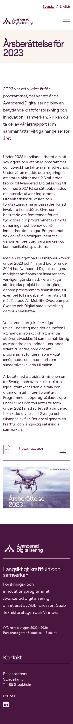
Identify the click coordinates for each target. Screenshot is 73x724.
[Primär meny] (66, 21)
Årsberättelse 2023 (31, 449)
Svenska (49, 6)
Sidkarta (51, 633)
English (65, 6)
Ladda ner (64, 449)
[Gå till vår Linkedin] (7, 704)
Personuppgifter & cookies (22, 633)
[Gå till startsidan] (20, 21)
